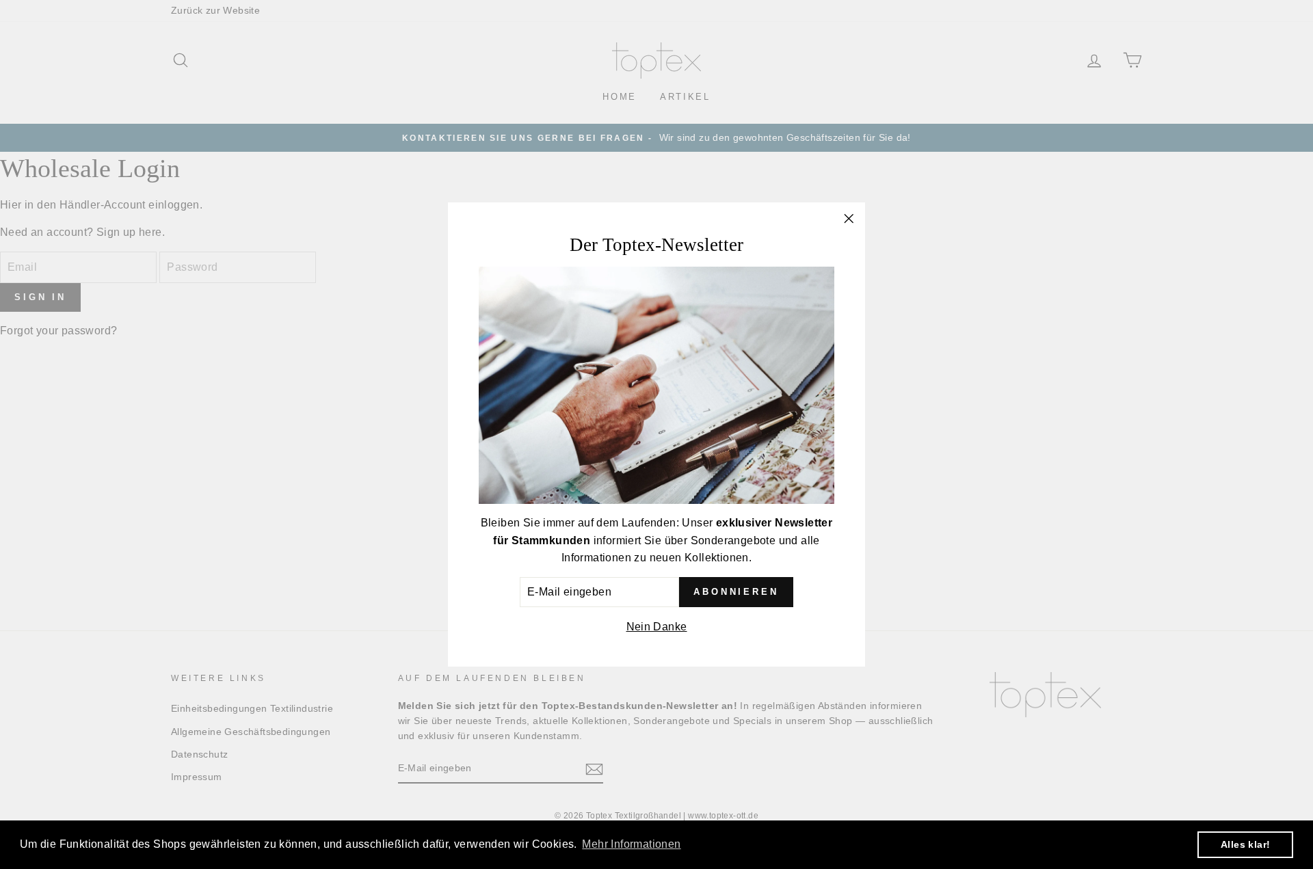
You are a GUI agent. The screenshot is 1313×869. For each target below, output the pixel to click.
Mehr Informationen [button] (631, 844)
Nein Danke (656, 626)
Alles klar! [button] (1245, 844)
